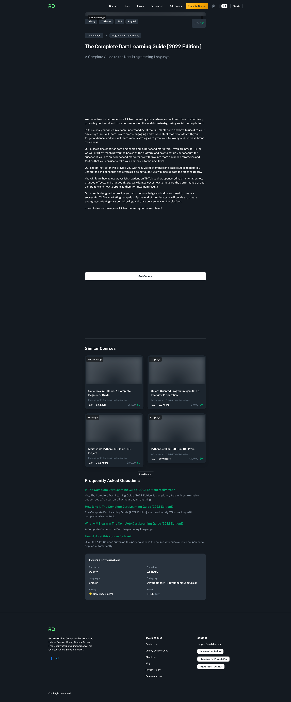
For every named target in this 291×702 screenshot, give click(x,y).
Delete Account (154, 676)
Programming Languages (125, 35)
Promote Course (197, 6)
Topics (140, 6)
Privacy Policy (153, 669)
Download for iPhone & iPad (214, 659)
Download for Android (210, 651)
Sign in (236, 6)
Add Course (176, 6)
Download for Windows (211, 667)
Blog (127, 6)
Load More (145, 474)
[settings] (213, 6)
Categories (157, 6)
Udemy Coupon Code (157, 650)
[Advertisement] (145, 87)
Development (94, 35)
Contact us (151, 644)
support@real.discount (209, 644)
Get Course (145, 276)
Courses (113, 6)
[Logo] (51, 6)
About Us (150, 657)
